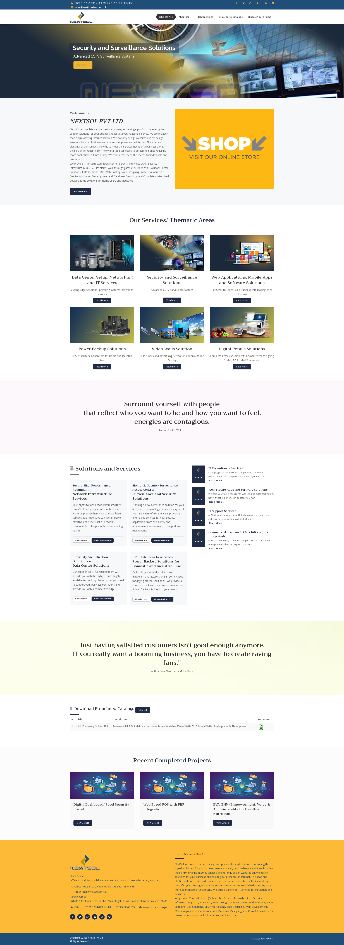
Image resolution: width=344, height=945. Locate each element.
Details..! (83, 64)
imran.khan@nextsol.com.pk (89, 7)
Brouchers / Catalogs (231, 16)
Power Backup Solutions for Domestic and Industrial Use (156, 564)
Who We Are (166, 16)
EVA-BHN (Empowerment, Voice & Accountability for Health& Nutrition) (241, 809)
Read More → (217, 480)
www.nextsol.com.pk (155, 907)
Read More (80, 191)
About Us (184, 16)
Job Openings (205, 16)
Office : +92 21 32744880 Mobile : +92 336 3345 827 (104, 907)
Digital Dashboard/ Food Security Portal (101, 807)
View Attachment (102, 540)
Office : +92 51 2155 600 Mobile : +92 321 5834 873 (103, 3)
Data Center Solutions (91, 565)
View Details (81, 540)
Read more (102, 300)
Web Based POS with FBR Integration (163, 807)
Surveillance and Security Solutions (154, 496)
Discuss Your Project (259, 16)
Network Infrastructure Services (92, 496)
